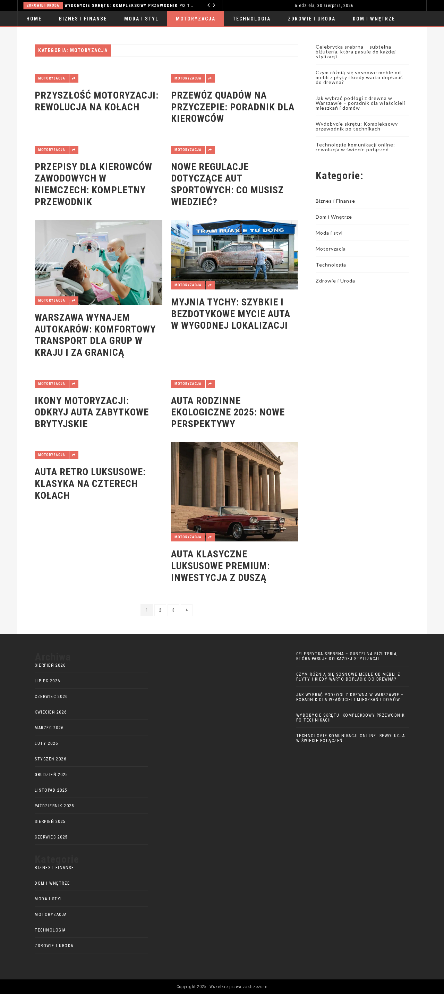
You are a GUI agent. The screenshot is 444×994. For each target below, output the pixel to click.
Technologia (252, 19)
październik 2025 (54, 805)
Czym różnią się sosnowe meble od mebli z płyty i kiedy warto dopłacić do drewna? (359, 77)
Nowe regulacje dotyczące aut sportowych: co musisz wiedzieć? (227, 184)
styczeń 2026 (50, 759)
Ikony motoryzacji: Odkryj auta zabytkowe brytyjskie (92, 412)
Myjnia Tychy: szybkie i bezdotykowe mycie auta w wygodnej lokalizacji (230, 313)
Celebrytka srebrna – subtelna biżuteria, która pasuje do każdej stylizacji (356, 51)
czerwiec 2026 (51, 696)
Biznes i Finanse (83, 19)
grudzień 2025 (51, 774)
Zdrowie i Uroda (311, 19)
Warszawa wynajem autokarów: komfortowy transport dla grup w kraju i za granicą (95, 335)
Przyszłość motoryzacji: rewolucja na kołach (97, 101)
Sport (35, 34)
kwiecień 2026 (51, 712)
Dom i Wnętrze (374, 19)
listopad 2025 (51, 790)
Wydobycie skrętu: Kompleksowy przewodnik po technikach (108, 5)
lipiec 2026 (47, 681)
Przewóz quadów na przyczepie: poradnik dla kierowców (232, 107)
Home (34, 19)
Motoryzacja (195, 19)
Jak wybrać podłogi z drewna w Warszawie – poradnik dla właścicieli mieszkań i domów (360, 103)
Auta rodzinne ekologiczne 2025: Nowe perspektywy (228, 412)
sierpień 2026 (50, 665)
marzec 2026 (49, 727)
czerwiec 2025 (51, 837)
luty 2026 (46, 743)
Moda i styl (141, 19)
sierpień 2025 (50, 821)
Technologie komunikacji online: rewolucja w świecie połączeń (355, 147)
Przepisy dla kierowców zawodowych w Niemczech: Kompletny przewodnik (93, 184)
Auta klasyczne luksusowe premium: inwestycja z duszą (220, 565)
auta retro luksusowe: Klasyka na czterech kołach (90, 483)
